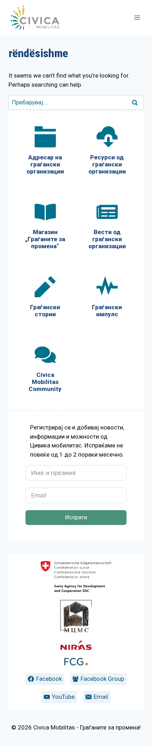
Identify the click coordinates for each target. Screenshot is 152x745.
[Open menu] (137, 17)
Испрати (76, 517)
